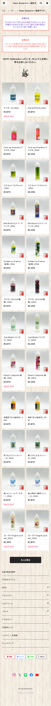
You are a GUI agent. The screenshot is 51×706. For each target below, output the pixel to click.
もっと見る (25, 560)
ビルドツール (7, 603)
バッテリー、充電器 (10, 635)
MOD (4, 587)
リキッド (12, 11)
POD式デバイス (8, 580)
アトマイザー (7, 595)
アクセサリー (7, 619)
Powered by (22, 693)
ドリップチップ (8, 643)
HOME (4, 11)
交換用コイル (7, 627)
